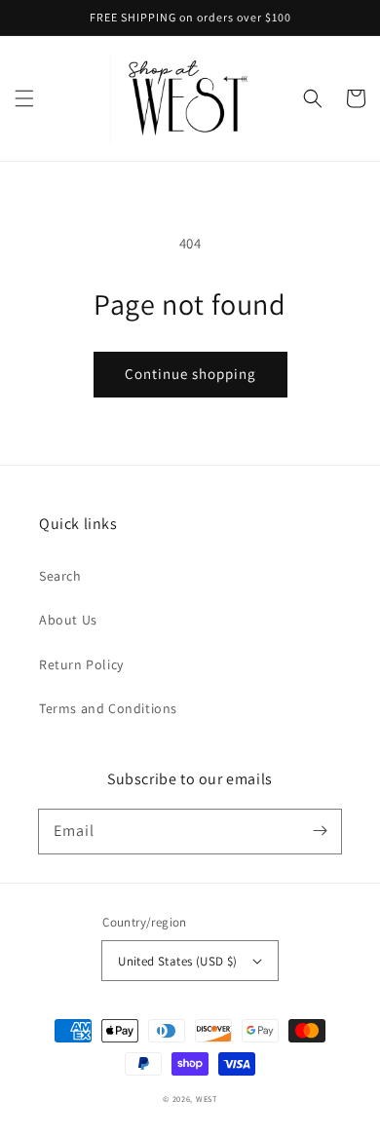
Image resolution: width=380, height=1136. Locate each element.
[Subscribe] (319, 831)
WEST (206, 1098)
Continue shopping (190, 373)
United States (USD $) (177, 961)
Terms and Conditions (108, 708)
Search (60, 576)
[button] (24, 98)
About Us (68, 619)
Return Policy (81, 664)
